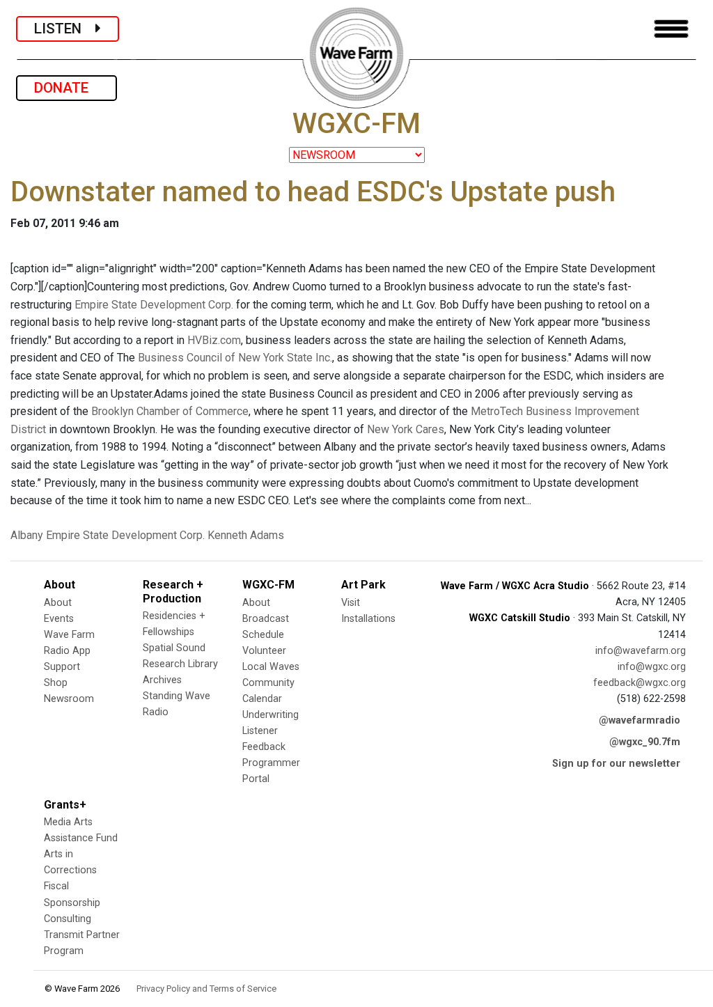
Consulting (67, 919)
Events (59, 619)
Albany (26, 535)
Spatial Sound (174, 648)
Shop (56, 683)
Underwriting (270, 715)
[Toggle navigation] (671, 29)
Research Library (180, 664)
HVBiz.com (214, 340)
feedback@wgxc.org (639, 683)
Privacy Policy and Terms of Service (206, 988)
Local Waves (270, 667)
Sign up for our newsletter (616, 764)
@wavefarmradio (639, 720)
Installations (368, 619)
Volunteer (264, 651)
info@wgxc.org (652, 667)
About (58, 603)
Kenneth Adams (245, 535)
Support (62, 667)
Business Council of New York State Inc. (235, 357)
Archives (162, 680)
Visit (350, 603)
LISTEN (64, 28)
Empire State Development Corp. (154, 304)
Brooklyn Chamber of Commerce (170, 411)
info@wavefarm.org (640, 651)
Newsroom (69, 699)
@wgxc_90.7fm (644, 742)
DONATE (66, 87)
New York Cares (405, 429)
